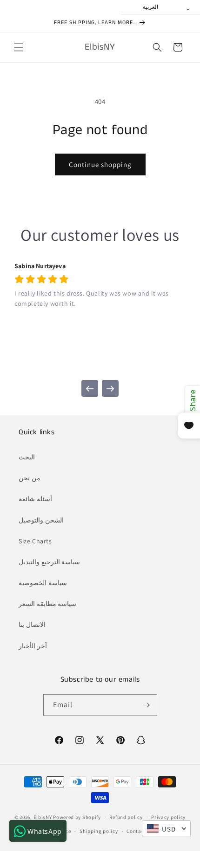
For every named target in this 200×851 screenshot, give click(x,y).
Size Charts (35, 541)
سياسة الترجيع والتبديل (49, 562)
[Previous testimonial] (89, 388)
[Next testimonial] (110, 388)
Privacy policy (168, 817)
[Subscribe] (146, 705)
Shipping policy (99, 831)
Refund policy (125, 817)
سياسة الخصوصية (43, 583)
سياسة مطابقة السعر (47, 604)
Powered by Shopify (77, 816)
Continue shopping (100, 164)
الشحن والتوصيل (41, 520)
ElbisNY (42, 816)
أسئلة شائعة (35, 499)
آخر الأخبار (33, 646)
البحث (27, 457)
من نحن (29, 478)
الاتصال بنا (32, 624)
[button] (18, 47)
